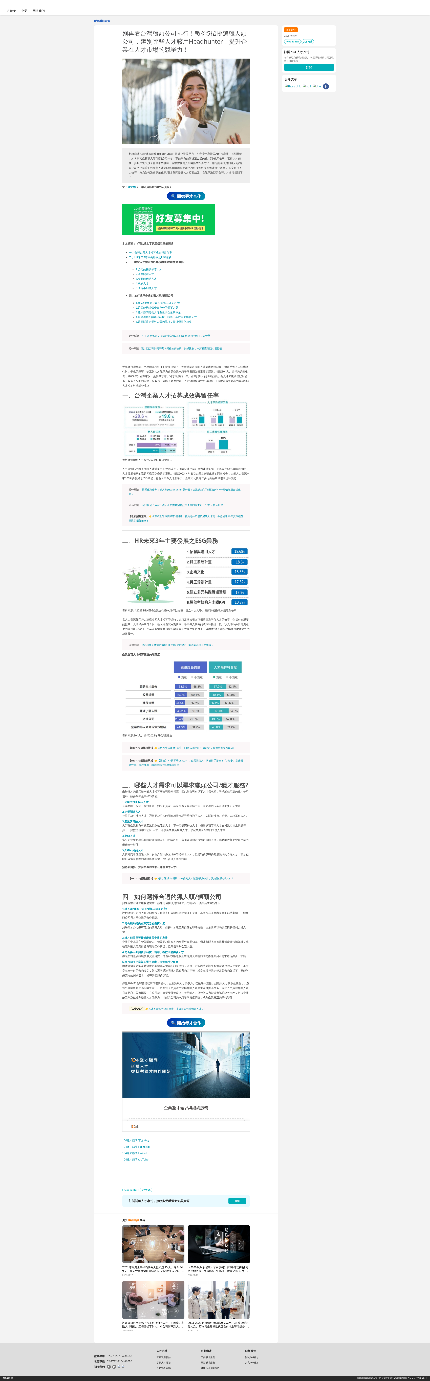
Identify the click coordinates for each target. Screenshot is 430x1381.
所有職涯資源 (102, 21)
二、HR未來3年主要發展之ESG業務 (150, 257)
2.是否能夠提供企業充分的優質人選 (157, 307)
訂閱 (309, 67)
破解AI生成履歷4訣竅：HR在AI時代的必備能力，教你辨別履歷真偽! (196, 747)
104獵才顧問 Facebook (136, 1147)
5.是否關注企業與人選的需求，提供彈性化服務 (164, 322)
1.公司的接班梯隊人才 (149, 269)
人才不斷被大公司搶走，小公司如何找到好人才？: (176, 1008)
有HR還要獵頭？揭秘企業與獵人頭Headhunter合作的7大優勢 (175, 335)
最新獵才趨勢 (208, 1362)
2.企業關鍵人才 (145, 274)
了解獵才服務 (208, 1357)
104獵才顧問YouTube (135, 1159)
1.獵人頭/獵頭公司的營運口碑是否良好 (159, 303)
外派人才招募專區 (210, 1367)
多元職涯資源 (164, 1367)
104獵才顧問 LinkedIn (135, 1153)
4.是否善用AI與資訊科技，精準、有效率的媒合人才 (166, 317)
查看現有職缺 (164, 1357)
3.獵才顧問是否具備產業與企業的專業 (158, 312)
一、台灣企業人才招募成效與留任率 (150, 252)
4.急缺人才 (142, 283)
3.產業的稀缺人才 (146, 279)
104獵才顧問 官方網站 (135, 1140)
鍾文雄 (132, 187)
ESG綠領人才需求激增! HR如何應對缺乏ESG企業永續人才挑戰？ (178, 645)
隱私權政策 (8, 1378)
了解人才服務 (164, 1362)
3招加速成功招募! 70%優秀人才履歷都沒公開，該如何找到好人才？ (195, 878)
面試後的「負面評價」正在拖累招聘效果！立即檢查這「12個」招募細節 (182, 505)
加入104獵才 (252, 1362)
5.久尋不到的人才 (146, 288)
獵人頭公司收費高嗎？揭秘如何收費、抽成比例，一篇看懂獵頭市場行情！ (182, 348)
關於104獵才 (252, 1357)
